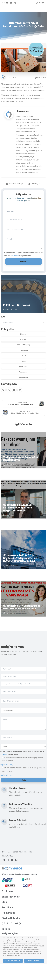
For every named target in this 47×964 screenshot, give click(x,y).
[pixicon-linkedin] (4, 860)
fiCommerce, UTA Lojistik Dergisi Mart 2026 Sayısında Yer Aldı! (21, 607)
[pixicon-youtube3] (12, 860)
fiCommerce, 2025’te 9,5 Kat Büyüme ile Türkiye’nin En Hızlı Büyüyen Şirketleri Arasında (20, 558)
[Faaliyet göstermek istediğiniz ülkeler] (23, 682)
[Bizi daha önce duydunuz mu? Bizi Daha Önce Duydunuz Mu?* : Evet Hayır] (23, 745)
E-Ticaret (23, 339)
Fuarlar (23, 361)
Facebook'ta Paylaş (16, 184)
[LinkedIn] (11, 3)
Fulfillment (23, 366)
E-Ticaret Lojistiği (23, 345)
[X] (9, 390)
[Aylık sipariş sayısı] (23, 689)
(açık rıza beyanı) (6, 765)
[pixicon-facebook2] (16, 860)
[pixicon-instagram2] (8, 860)
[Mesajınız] (23, 241)
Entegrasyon (23, 350)
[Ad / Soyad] (23, 210)
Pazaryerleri (23, 372)
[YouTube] (7, 3)
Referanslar (23, 377)
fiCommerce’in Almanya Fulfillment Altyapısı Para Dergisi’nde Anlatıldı (17, 507)
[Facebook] (3, 3)
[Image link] (12, 868)
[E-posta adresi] (23, 218)
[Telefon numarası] (23, 227)
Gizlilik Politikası (7, 856)
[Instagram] (15, 3)
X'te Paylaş (36, 184)
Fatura (23, 356)
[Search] (43, 322)
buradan (15, 255)
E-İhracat (23, 334)
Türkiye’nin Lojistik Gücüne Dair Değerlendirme (21, 458)
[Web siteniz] (23, 736)
